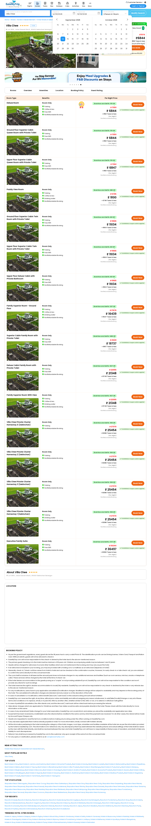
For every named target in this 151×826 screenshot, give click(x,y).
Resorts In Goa (123, 800)
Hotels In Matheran (97, 819)
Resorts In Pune (135, 806)
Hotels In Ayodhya (112, 819)
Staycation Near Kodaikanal (55, 786)
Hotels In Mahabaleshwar (25, 822)
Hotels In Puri (26, 819)
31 (126, 48)
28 (63, 48)
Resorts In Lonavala (12, 806)
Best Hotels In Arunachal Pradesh (99, 770)
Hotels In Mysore (52, 819)
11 (82, 34)
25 (83, 43)
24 (78, 43)
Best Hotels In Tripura (29, 767)
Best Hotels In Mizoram (33, 770)
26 (87, 43)
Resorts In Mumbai (121, 806)
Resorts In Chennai (45, 809)
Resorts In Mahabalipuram (30, 806)
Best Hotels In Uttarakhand (48, 767)
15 (68, 39)
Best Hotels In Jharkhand (70, 773)
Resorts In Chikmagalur (111, 803)
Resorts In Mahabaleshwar (15, 803)
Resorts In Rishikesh (78, 803)
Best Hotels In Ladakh (96, 764)
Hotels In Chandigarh (13, 819)
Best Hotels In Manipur (130, 767)
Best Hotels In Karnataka (89, 773)
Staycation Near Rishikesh (55, 789)
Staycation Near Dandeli (95, 786)
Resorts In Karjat (11, 800)
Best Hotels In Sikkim (12, 767)
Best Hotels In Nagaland (133, 773)
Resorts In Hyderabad (57, 800)
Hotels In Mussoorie (108, 816)
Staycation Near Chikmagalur (16, 783)
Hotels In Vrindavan (66, 816)
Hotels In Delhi (80, 816)
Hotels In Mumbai (38, 819)
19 (87, 39)
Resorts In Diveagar (93, 803)
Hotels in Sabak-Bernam (26, 19)
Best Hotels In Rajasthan (136, 764)
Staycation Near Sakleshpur (57, 783)
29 (68, 48)
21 (63, 43)
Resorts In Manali (47, 806)
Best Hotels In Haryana (51, 773)
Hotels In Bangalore (127, 819)
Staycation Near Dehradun (115, 786)
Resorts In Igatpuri (73, 800)
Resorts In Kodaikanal (61, 809)
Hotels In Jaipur (10, 816)
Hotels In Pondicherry (67, 819)
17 (77, 39)
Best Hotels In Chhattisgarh (15, 773)
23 (73, 43)
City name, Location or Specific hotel (19, 12)
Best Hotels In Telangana (50, 776)
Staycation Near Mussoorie (15, 789)
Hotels (13, 19)
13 (58, 39)
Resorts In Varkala (62, 806)
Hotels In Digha (36, 816)
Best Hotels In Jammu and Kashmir (32, 764)
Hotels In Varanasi (93, 816)
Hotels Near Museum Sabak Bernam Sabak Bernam (24, 749)
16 (72, 39)
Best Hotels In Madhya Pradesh (111, 773)
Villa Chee (9, 756)
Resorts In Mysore (63, 803)
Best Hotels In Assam (121, 770)
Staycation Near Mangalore (98, 789)
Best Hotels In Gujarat (34, 773)
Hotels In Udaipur (23, 816)
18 (82, 39)
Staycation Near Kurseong (96, 792)
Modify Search (138, 13)
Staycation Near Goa (76, 783)
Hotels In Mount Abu (50, 816)
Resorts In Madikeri (90, 806)
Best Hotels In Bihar (137, 770)
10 (77, 34)
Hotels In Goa (10, 822)
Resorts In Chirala (49, 803)
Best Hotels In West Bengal (90, 767)
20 (58, 43)
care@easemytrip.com (56, 737)
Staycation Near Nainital (35, 789)
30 (73, 48)
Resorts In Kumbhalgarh (90, 800)
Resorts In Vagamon (34, 803)
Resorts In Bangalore (40, 800)
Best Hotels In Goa (12, 764)
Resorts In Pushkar (12, 809)
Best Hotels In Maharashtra (115, 764)
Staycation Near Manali (132, 783)
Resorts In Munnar (24, 800)
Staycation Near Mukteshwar (56, 792)
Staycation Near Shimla (76, 786)
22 (68, 43)
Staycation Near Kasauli (35, 786)
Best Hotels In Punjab (13, 776)
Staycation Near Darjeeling (112, 783)
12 (87, 34)
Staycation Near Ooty (93, 783)
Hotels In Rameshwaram (57, 822)
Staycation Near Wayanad (15, 786)
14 (63, 39)
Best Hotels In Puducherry (111, 767)
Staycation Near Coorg (37, 783)
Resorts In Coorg (127, 803)
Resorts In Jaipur (76, 806)
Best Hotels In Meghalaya (14, 770)
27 (58, 48)
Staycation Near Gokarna (135, 786)
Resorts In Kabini (136, 800)
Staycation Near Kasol (76, 792)
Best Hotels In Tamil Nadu (30, 776)
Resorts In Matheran (105, 806)
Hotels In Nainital (122, 816)
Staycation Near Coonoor (34, 792)
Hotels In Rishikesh (137, 816)
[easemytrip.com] (14, 6)
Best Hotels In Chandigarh (53, 770)
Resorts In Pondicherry (108, 800)
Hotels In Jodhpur (83, 819)
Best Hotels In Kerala (80, 764)
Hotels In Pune (41, 822)
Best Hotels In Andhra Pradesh (74, 770)
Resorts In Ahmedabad (28, 809)
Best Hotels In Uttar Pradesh (69, 767)
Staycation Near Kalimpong (76, 789)
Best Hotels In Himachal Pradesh (59, 764)
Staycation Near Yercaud (14, 792)
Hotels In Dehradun (87, 822)
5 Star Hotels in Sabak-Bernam (48, 19)
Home (7, 19)
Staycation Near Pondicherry (121, 789)
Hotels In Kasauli (73, 822)
